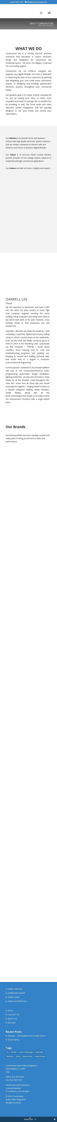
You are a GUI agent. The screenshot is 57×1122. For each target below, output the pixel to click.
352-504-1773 (17, 2)
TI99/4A (30, 346)
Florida (13, 1052)
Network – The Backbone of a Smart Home (26, 1036)
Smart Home (27, 1056)
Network (10, 1056)
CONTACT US (13, 1014)
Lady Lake (39, 1052)
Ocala (18, 1056)
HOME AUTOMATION (17, 1001)
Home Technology (26, 1052)
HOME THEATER (15, 989)
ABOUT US (12, 1018)
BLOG (10, 1010)
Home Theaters (41, 389)
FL (7, 1052)
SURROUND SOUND (16, 993)
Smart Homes (13, 392)
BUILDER (12, 1022)
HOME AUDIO (14, 997)
